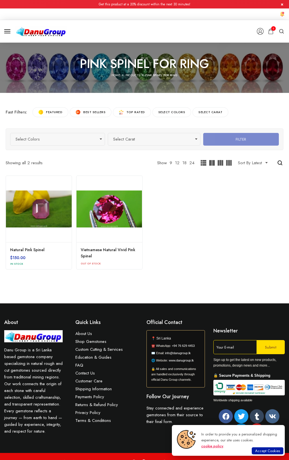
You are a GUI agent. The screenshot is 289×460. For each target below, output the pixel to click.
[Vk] (272, 416)
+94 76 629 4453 (183, 345)
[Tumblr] (257, 416)
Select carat (210, 112)
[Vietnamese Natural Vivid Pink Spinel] (109, 208)
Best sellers (94, 112)
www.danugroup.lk (181, 360)
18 (184, 163)
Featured (54, 112)
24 (191, 163)
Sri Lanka (163, 338)
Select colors (171, 112)
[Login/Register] (260, 31)
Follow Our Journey (167, 396)
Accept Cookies (267, 451)
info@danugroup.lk (178, 353)
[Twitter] (241, 416)
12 (177, 163)
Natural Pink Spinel (27, 250)
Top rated (135, 112)
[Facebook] (226, 416)
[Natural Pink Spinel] (39, 208)
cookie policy (212, 446)
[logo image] (41, 31)
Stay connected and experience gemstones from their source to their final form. (174, 415)
